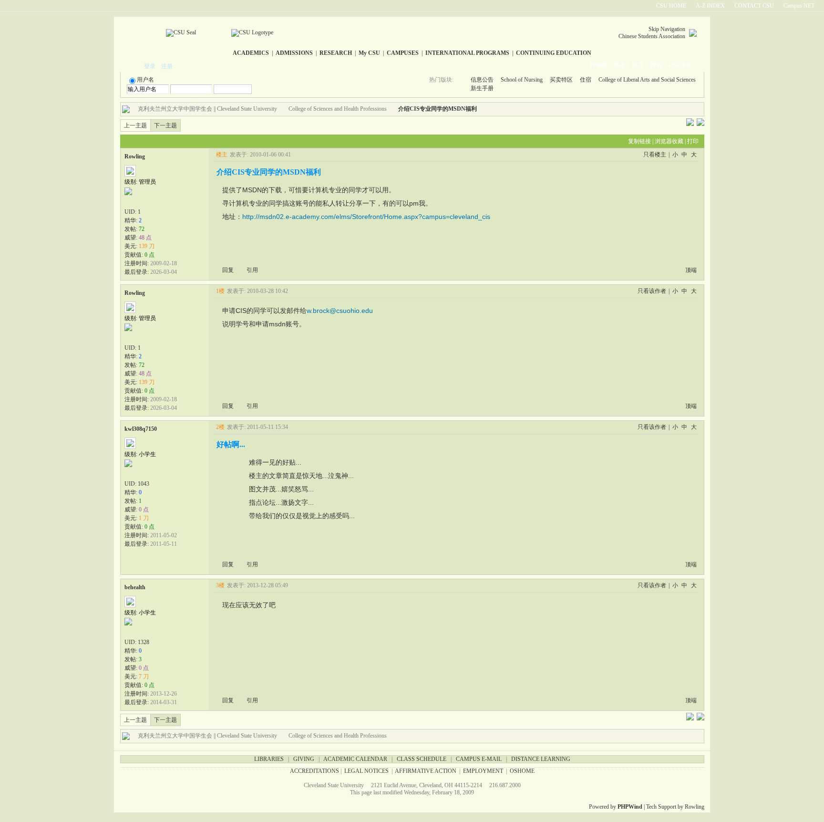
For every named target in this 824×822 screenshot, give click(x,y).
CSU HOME (671, 5)
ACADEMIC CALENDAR (355, 759)
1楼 (220, 291)
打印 (693, 141)
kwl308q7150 (140, 429)
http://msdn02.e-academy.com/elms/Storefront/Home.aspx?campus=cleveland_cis (366, 216)
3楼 (220, 585)
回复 (228, 270)
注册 (167, 66)
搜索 (656, 65)
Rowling (134, 156)
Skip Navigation (667, 29)
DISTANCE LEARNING (540, 759)
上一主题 (135, 125)
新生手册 (482, 88)
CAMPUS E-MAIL (479, 759)
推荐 (637, 65)
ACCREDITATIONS (314, 771)
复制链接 (639, 141)
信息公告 (482, 79)
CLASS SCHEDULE (421, 759)
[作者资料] (129, 201)
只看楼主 (654, 154)
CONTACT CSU (754, 5)
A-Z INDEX (710, 5)
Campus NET (798, 5)
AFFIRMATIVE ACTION (425, 771)
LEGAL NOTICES (366, 771)
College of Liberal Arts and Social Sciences (647, 79)
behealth (134, 587)
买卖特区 (561, 79)
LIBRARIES (269, 759)
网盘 (619, 65)
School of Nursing (522, 79)
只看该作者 (652, 291)
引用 (252, 270)
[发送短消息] (140, 201)
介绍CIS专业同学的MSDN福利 (437, 108)
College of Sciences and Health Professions (337, 108)
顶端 (691, 270)
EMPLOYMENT (483, 771)
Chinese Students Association (651, 36)
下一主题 (165, 125)
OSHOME (522, 771)
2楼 (220, 427)
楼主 (221, 154)
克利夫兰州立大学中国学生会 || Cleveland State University (207, 108)
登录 (149, 66)
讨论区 (598, 65)
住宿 (585, 79)
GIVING (303, 759)
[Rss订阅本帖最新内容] (481, 108)
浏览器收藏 (669, 141)
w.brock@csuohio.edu (340, 310)
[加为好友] (150, 201)
